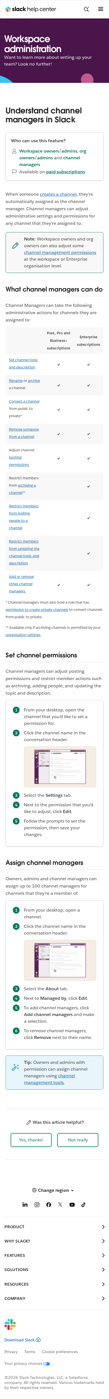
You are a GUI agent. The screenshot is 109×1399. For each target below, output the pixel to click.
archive (34, 380)
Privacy (11, 1351)
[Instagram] (36, 1206)
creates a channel (58, 194)
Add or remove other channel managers (21, 584)
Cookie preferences (60, 1351)
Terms (29, 1351)
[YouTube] (72, 1206)
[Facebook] (48, 1206)
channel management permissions (60, 252)
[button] (31, 1140)
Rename (16, 380)
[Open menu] (100, 9)
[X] (60, 1206)
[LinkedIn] (25, 1206)
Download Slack (19, 1339)
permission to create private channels (37, 609)
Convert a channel (24, 401)
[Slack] (50, 1328)
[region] (54, 463)
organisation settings (23, 634)
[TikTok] (83, 1206)
